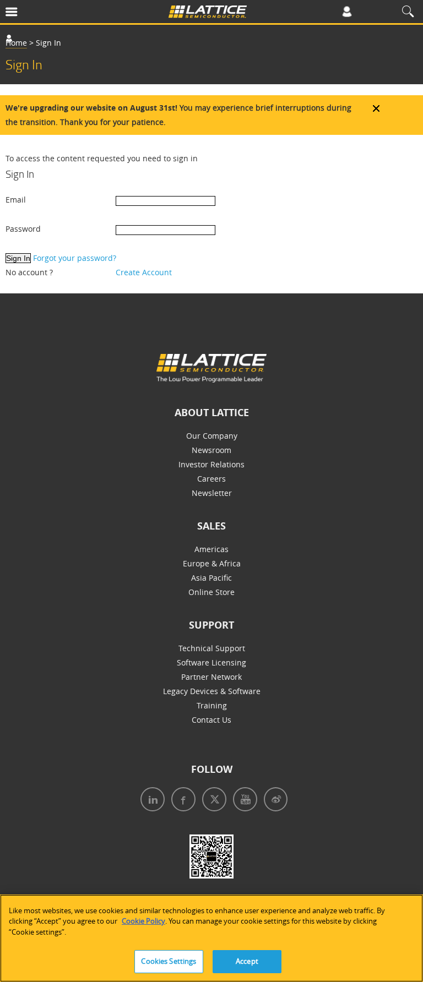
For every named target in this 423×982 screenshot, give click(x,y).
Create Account (144, 272)
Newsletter (212, 493)
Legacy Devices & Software (212, 691)
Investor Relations (211, 464)
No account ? (29, 272)
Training (212, 705)
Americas (211, 549)
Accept (247, 961)
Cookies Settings (168, 961)
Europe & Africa (212, 563)
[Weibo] (273, 800)
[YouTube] (243, 800)
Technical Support (211, 648)
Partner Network (211, 677)
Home (16, 42)
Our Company (211, 435)
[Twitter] (212, 800)
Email (16, 199)
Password (23, 228)
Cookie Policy (143, 921)
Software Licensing (211, 662)
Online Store (211, 592)
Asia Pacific (211, 577)
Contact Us (211, 719)
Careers (211, 478)
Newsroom (211, 450)
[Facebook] (181, 800)
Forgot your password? (74, 258)
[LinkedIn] (150, 800)
